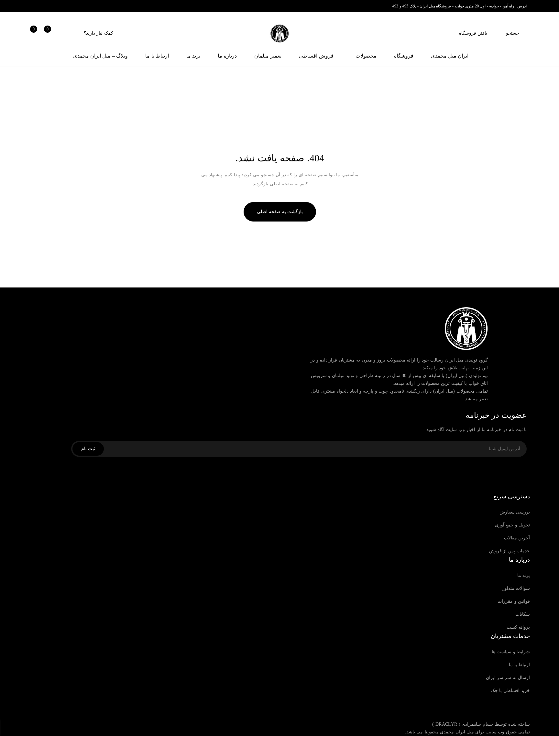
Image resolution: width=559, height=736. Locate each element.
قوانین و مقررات (514, 601)
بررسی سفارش (514, 512)
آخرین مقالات (517, 538)
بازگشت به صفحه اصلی (280, 211)
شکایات (522, 614)
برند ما (523, 575)
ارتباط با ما (519, 664)
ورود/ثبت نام (66, 33)
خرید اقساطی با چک (510, 690)
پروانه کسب (518, 627)
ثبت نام (88, 448)
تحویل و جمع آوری (512, 525)
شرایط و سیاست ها (511, 651)
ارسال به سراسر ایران (508, 677)
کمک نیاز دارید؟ (98, 33)
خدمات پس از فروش (509, 550)
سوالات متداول (515, 588)
